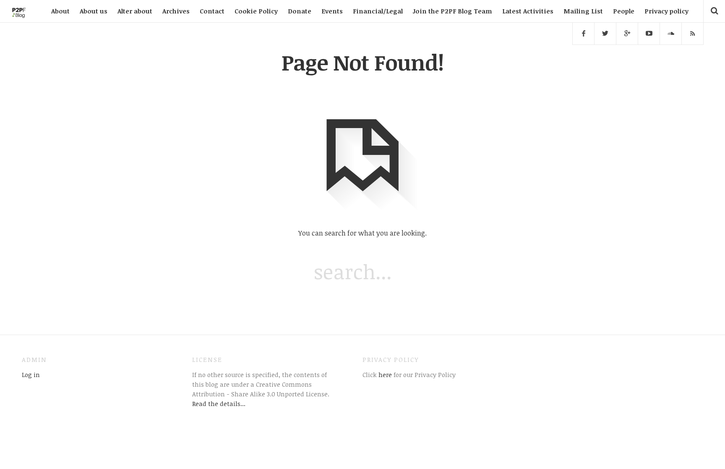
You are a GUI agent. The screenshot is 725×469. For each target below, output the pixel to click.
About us (93, 11)
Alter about (134, 11)
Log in (31, 374)
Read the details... (218, 403)
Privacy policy (666, 11)
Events (332, 11)
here (384, 374)
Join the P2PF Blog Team (452, 11)
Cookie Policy (256, 11)
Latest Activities (527, 11)
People (623, 11)
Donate (299, 11)
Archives (176, 11)
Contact (212, 11)
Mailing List (583, 11)
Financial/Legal (378, 11)
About (60, 11)
